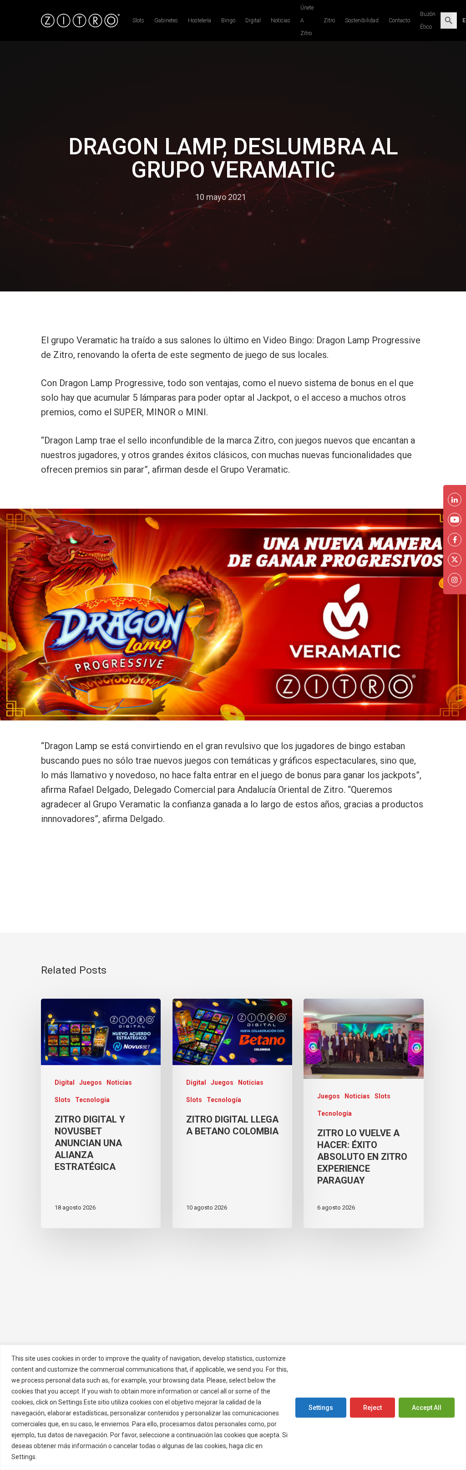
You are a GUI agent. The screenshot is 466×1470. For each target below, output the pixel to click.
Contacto (399, 20)
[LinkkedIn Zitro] (454, 499)
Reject (372, 1407)
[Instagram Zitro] (454, 580)
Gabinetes (166, 20)
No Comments (282, 197)
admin (175, 197)
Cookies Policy (60, 1456)
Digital (253, 20)
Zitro (329, 20)
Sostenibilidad (362, 20)
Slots (138, 20)
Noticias (280, 20)
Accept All (426, 1407)
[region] (233, 1407)
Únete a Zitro (307, 20)
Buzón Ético (428, 20)
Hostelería (199, 20)
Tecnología (92, 1099)
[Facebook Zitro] (454, 539)
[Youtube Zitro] (454, 519)
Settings (321, 1407)
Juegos (90, 1082)
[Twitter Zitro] (454, 560)
